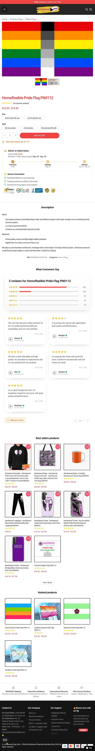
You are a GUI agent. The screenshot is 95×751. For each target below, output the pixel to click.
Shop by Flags (16, 19)
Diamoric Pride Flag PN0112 (74, 628)
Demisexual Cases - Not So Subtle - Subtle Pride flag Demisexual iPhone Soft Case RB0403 (77, 523)
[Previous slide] (5, 49)
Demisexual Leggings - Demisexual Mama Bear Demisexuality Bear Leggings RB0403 (18, 523)
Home (4, 19)
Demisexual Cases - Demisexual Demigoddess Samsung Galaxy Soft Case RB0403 (17, 567)
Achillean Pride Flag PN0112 (16, 670)
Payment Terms (57, 719)
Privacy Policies (35, 720)
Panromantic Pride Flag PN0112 (17, 628)
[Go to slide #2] (54, 81)
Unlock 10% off (5, 740)
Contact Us (55, 726)
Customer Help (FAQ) (59, 730)
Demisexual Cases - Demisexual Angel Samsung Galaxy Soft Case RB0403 (47, 523)
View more (47, 583)
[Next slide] (89, 49)
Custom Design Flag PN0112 (45, 565)
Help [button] (90, 748)
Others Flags (30, 19)
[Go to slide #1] (41, 81)
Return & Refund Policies (60, 723)
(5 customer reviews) (21, 103)
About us (32, 713)
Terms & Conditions (36, 716)
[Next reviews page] (88, 420)
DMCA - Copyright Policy (38, 723)
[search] (86, 9)
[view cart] (90, 9)
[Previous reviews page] (76, 420)
